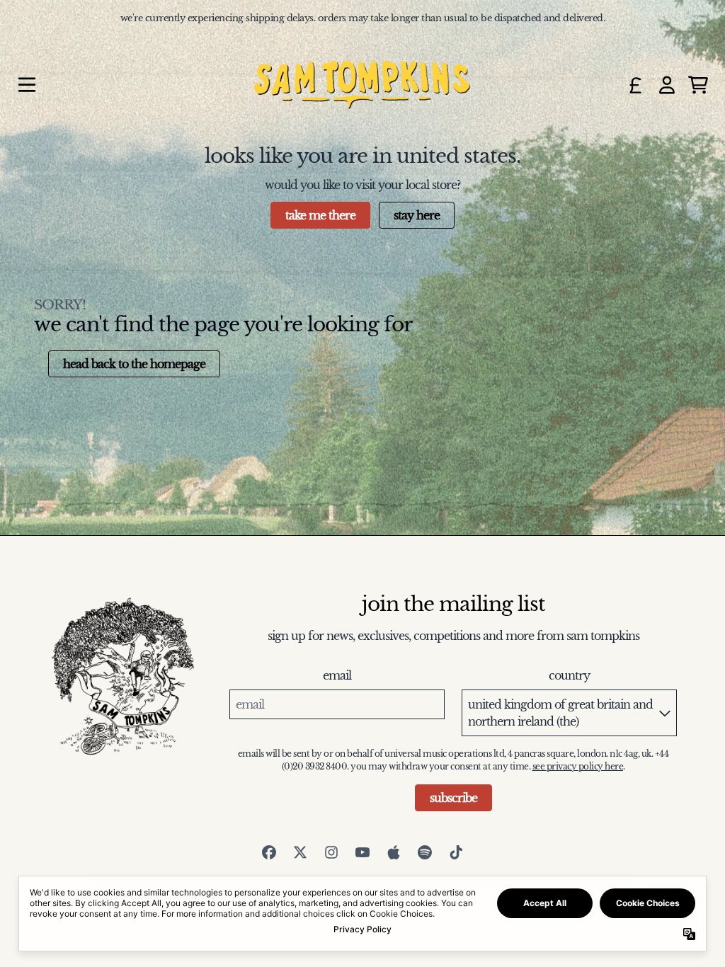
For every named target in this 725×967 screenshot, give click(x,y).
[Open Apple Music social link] (393, 852)
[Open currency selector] (635, 85)
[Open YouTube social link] (362, 852)
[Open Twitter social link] (300, 852)
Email (337, 675)
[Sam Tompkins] (362, 85)
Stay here (417, 215)
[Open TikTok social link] (456, 852)
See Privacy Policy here (578, 766)
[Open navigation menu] (26, 85)
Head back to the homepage (134, 364)
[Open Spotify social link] (424, 852)
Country (569, 675)
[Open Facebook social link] (269, 852)
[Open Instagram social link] (331, 852)
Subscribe (453, 798)
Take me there (320, 215)
